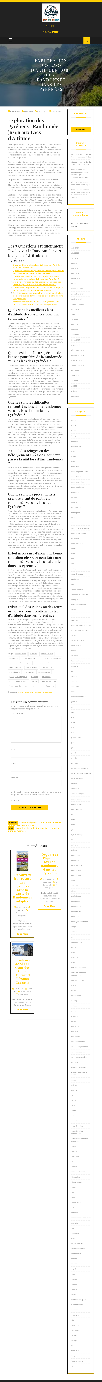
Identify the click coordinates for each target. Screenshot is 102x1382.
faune (50, 663)
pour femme (76, 995)
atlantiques (75, 512)
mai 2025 (74, 324)
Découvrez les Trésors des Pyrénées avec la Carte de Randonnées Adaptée (22, 888)
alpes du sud (76, 477)
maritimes (75, 860)
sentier (34, 681)
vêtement (74, 1294)
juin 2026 (74, 258)
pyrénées (34, 677)
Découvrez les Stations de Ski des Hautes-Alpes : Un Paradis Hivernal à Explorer (81, 193)
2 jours (73, 420)
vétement (74, 1289)
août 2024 (75, 370)
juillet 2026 (75, 253)
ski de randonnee (78, 1172)
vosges (74, 1335)
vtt (72, 1345)
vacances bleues (78, 1248)
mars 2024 (75, 396)
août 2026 (75, 248)
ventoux (74, 1279)
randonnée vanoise (79, 1057)
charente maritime (78, 604)
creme (73, 650)
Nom (13, 749)
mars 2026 (75, 273)
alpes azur (75, 466)
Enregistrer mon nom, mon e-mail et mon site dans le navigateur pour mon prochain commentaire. (36, 793)
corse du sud (76, 645)
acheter (74, 456)
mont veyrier (76, 911)
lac (19, 692)
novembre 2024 (77, 355)
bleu (72, 558)
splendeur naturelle (48, 681)
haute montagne (77, 794)
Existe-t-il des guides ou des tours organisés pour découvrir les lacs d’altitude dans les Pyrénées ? (36, 303)
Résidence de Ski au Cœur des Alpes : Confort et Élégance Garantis (22, 971)
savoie (73, 1105)
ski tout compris (77, 1182)
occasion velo (76, 942)
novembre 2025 (77, 294)
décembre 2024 (77, 350)
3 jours (73, 426)
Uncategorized (77, 1243)
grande (74, 758)
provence (75, 1011)
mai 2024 (74, 386)
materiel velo (76, 870)
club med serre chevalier (81, 625)
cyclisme (74, 656)
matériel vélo (76, 875)
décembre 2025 (77, 289)
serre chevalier (77, 1126)
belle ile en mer (77, 543)
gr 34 (73, 722)
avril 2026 (74, 268)
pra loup (74, 1001)
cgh (72, 584)
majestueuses (14, 672)
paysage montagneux (18, 677)
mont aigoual (76, 896)
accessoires (76, 446)
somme (74, 1187)
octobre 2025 (76, 299)
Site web (14, 778)
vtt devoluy (75, 1351)
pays (73, 952)
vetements (75, 1310)
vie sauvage (29, 686)
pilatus (73, 985)
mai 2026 (74, 263)
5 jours (73, 436)
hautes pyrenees (77, 804)
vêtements (75, 1315)
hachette (74, 783)
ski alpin (74, 1167)
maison (74, 850)
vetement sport (77, 1305)
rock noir (74, 1085)
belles (73, 548)
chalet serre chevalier (79, 594)
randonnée (46, 677)
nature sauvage (44, 672)
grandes (74, 763)
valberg (74, 1259)
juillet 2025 (75, 314)
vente (73, 1274)
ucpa (73, 1238)
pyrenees (36, 692)
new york (74, 932)
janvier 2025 (75, 345)
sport (73, 1197)
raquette (74, 1062)
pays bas (74, 957)
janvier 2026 (75, 284)
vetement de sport (78, 1299)
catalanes (75, 579)
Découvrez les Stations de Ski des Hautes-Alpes (81, 183)
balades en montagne (80, 528)
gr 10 (72, 717)
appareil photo (20, 654)
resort (73, 1080)
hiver (73, 814)
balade (74, 523)
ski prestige (75, 1177)
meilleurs (74, 886)
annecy (74, 502)
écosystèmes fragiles (53, 658)
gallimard (74, 702)
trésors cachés (15, 686)
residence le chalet (78, 1067)
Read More (22, 934)
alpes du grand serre (79, 472)
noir (72, 937)
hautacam (75, 789)
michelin (74, 891)
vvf (72, 1366)
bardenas (75, 538)
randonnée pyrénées (79, 1047)
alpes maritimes (77, 487)
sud (72, 1207)
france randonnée (78, 696)
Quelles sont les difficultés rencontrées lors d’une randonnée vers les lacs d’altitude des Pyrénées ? (36, 277)
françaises (75, 686)
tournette (74, 1223)
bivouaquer (13, 658)
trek (72, 1228)
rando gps (75, 1026)
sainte (73, 1100)
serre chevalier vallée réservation (79, 1139)
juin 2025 (74, 319)
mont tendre (76, 906)
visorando (75, 1330)
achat (73, 451)
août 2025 (75, 309)
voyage (74, 1340)
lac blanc (74, 845)
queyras (74, 1021)
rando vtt (74, 1031)
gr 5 (72, 727)
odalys (73, 947)
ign (72, 829)
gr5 (72, 748)
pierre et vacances (78, 967)
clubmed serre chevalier (81, 630)
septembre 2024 (77, 365)
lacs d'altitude (31, 667)
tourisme (74, 1213)
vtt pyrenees (76, 1356)
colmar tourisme (77, 640)
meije (73, 881)
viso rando (75, 1325)
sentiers (74, 1121)
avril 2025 (74, 330)
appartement (76, 507)
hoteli (73, 824)
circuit (73, 610)
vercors (74, 1284)
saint (73, 1095)
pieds (73, 962)
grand (73, 753)
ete (72, 671)
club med (74, 620)
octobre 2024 (76, 360)
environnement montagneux (20, 663)
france (73, 691)
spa (72, 1192)
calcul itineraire (77, 574)
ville (72, 1320)
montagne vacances (79, 921)
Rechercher (81, 113)
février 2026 (75, 278)
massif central (76, 865)
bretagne (74, 569)
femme (74, 676)
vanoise (74, 1264)
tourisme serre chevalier (81, 1218)
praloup (74, 1006)
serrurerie (75, 1156)
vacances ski (76, 1253)
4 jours (73, 431)
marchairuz (75, 855)
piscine (73, 990)
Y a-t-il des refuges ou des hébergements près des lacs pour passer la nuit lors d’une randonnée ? (37, 283)
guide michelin (77, 778)
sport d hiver (76, 1202)
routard (74, 1090)
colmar (73, 635)
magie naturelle (47, 667)
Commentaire (18, 713)
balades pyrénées (78, 533)
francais (74, 681)
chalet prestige (77, 589)
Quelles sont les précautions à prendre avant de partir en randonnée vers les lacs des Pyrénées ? (38, 289)
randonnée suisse (78, 1052)
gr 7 (72, 732)
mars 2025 (75, 335)
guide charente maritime (81, 773)
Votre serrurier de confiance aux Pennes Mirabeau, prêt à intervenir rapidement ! (80, 173)
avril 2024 (74, 391)
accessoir (75, 441)
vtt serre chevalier (78, 1361)
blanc (73, 553)
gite (72, 712)
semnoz (74, 1110)
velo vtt (73, 1269)
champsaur (75, 599)
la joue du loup (77, 835)
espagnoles (75, 666)
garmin (73, 707)
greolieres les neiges (79, 768)
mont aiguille (76, 901)
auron (73, 518)
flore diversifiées (15, 667)
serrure (74, 1151)
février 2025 (75, 340)
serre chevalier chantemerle (77, 1132)
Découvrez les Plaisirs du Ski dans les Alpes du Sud (81, 155)
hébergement (76, 809)
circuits (73, 615)
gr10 (72, 742)
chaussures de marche (31, 658)
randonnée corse (78, 1041)
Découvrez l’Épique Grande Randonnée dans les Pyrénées (49, 863)
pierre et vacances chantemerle (78, 974)
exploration (39, 663)
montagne (26, 692)
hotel (73, 819)
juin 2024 (74, 381)
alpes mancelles (77, 482)
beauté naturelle (47, 654)
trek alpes (75, 1233)
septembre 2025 (77, 304)
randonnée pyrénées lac (18, 681)
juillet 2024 (75, 376)
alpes (73, 461)
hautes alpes (76, 799)
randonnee (47, 692)
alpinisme (75, 492)
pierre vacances (77, 980)
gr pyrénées (76, 737)
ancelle (74, 497)
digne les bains (77, 661)
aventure (33, 654)
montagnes (29, 672)
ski (72, 1161)
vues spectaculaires (46, 686)
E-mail (14, 763)
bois (72, 564)
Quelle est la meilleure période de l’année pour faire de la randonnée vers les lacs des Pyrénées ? (38, 272)
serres (73, 1146)
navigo (73, 927)
